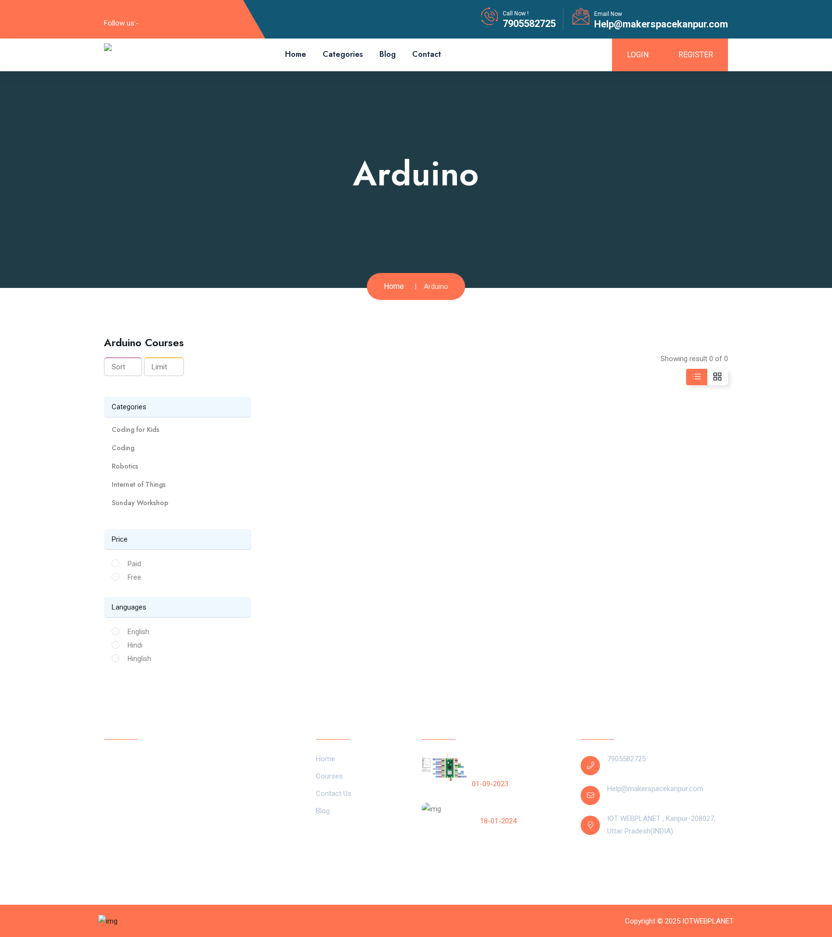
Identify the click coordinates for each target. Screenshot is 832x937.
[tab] (178, 429)
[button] (178, 429)
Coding (123, 448)
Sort (118, 367)
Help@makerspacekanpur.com (661, 24)
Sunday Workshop (140, 503)
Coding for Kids (135, 430)
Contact (426, 54)
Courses (329, 776)
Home (295, 54)
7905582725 (529, 23)
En (616, 861)
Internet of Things (139, 485)
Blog (387, 54)
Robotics (125, 466)
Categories (343, 54)
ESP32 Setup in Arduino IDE (523, 808)
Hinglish (139, 659)
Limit (159, 367)
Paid (134, 564)
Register (695, 54)
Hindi (135, 645)
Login (638, 54)
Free (134, 577)
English (138, 632)
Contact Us (333, 793)
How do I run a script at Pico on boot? (517, 765)
